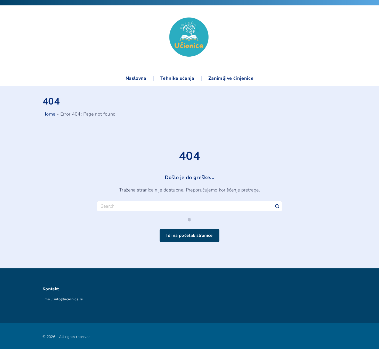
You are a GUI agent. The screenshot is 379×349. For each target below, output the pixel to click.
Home (49, 114)
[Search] (277, 206)
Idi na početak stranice (189, 235)
